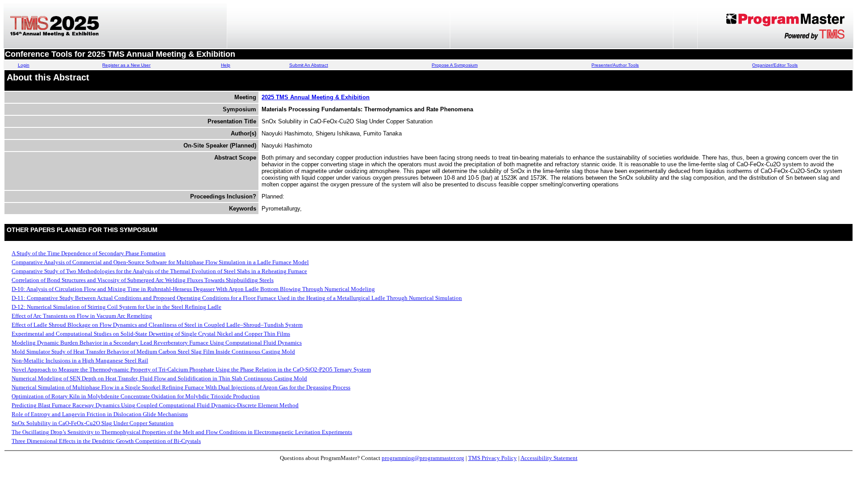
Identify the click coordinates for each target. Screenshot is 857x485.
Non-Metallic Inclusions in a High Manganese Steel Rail (80, 360)
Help (225, 65)
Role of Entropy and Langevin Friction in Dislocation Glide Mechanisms (100, 414)
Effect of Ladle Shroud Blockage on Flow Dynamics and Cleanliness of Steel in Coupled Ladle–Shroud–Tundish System (157, 324)
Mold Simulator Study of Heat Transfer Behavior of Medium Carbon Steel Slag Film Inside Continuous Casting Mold (153, 351)
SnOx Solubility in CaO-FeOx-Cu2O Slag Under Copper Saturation (93, 423)
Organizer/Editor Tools (775, 65)
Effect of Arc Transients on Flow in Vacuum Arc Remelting (82, 315)
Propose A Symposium (455, 65)
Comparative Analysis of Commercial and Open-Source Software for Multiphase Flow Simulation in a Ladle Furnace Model (160, 262)
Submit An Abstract (308, 65)
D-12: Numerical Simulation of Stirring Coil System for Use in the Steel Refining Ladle (116, 307)
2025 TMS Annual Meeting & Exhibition (316, 97)
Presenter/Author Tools (615, 65)
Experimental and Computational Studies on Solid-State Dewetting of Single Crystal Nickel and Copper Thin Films (151, 333)
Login (23, 65)
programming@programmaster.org (423, 458)
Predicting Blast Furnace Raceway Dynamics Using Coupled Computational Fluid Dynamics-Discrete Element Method (155, 405)
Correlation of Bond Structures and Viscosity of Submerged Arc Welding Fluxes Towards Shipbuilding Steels (143, 280)
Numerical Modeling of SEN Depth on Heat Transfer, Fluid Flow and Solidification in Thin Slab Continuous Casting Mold (159, 378)
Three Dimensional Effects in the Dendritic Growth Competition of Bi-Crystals (106, 441)
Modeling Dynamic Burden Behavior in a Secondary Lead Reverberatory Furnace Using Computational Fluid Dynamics (157, 342)
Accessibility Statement (549, 458)
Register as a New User (126, 65)
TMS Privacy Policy (492, 458)
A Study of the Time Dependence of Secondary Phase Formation (89, 253)
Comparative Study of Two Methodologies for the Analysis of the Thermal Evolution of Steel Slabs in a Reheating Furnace (159, 271)
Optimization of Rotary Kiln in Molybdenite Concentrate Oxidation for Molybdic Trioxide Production (136, 396)
